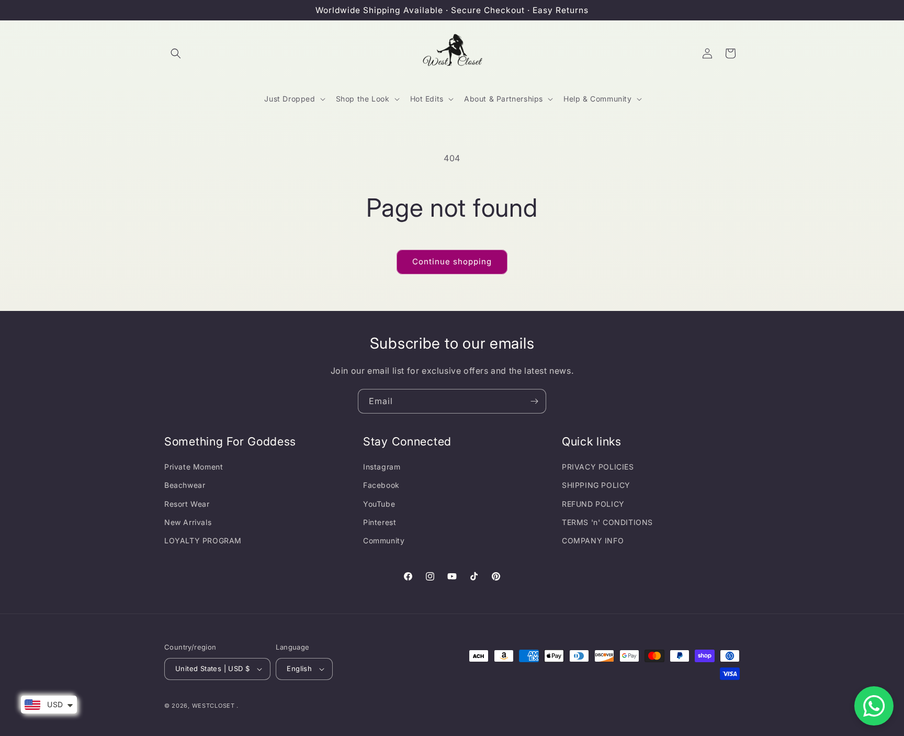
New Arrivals (187, 522)
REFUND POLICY (593, 503)
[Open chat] (874, 706)
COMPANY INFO (593, 540)
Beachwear (184, 485)
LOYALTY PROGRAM (203, 540)
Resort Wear (187, 503)
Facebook (381, 485)
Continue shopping (452, 261)
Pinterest (379, 522)
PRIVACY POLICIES (598, 466)
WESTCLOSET (213, 705)
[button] (175, 53)
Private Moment (193, 466)
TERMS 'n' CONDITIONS (607, 522)
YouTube (379, 503)
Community (383, 540)
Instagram (381, 466)
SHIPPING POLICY (596, 485)
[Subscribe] (534, 401)
